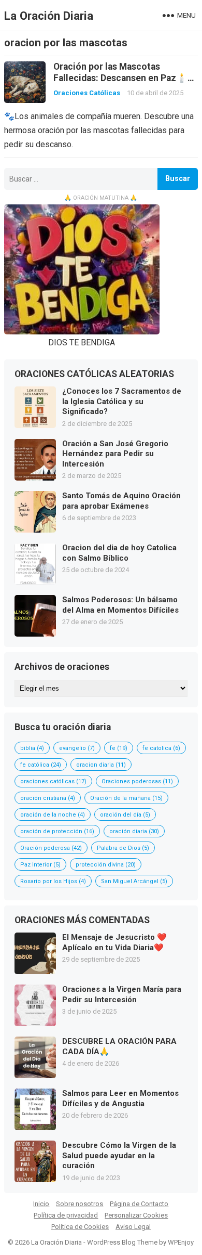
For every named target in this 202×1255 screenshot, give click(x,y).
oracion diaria (101, 764)
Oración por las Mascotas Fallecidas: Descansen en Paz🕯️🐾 (120, 78)
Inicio (41, 1204)
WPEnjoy (181, 1242)
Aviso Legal (133, 1227)
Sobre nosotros (79, 1204)
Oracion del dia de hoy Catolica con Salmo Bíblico (119, 553)
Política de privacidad (66, 1215)
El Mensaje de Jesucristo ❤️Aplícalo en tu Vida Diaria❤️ (114, 942)
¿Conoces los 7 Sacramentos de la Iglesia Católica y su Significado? (121, 401)
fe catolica (161, 748)
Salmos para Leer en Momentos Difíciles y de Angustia (120, 1098)
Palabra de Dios (123, 848)
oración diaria (134, 831)
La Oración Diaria (48, 15)
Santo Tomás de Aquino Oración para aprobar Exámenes (121, 501)
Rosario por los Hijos (53, 881)
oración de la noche (52, 814)
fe (118, 748)
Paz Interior (40, 864)
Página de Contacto (139, 1204)
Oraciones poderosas (137, 781)
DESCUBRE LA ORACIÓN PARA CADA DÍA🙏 (119, 1046)
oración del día (125, 814)
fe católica (40, 764)
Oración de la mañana (126, 798)
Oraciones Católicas (86, 93)
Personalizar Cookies (136, 1215)
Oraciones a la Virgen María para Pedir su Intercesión (121, 994)
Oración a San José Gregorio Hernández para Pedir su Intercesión (115, 454)
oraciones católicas (53, 781)
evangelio (77, 748)
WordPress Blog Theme (122, 1242)
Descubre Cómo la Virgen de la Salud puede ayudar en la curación (119, 1155)
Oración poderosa (51, 848)
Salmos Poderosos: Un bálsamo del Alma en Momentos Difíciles (120, 605)
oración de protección (57, 831)
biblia (32, 748)
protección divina (106, 864)
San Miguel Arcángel (134, 881)
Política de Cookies (80, 1227)
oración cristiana (47, 798)
